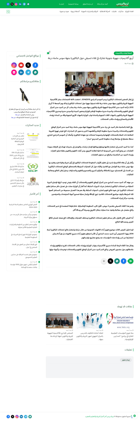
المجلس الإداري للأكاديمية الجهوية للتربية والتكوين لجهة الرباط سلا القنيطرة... (60, 336)
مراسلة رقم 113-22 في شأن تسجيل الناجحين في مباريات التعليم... (17, 183)
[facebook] (8, 4)
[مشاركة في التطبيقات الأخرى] (104, 261)
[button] (123, 261)
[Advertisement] (70, 34)
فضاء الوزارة (129, 11)
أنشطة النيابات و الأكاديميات (124, 53)
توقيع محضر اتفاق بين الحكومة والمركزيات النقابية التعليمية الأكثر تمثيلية (23, 226)
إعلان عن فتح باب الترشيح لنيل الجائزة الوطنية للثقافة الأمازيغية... (17, 140)
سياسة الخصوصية (73, 4)
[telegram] (24, 4)
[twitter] (12, 4)
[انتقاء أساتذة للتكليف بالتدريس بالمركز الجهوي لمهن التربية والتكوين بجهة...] (89, 320)
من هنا (17, 114)
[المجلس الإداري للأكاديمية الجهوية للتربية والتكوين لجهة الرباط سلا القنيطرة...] (59, 320)
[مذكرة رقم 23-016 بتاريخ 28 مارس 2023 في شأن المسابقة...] (33, 153)
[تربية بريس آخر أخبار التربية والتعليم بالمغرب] (122, 4)
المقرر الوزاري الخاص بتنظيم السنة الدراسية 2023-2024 (23, 206)
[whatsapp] (28, 4)
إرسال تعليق (126, 360)
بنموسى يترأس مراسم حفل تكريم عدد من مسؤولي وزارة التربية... (23, 216)
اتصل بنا (61, 4)
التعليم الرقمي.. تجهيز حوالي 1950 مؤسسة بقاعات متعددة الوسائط (23, 266)
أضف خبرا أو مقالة (102, 4)
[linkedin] (20, 4)
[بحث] (8, 11)
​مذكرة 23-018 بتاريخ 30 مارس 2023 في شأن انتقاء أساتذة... (16, 169)
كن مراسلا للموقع (88, 4)
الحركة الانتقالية (105, 11)
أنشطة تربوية (75, 11)
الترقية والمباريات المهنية (89, 11)
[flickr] (14, 72)
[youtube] (21, 65)
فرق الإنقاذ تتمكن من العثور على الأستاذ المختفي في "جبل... (24, 246)
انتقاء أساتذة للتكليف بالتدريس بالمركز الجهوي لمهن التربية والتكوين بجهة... (89, 336)
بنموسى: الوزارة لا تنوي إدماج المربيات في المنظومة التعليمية (24, 236)
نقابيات (114, 11)
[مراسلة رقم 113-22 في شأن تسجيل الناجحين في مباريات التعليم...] (33, 181)
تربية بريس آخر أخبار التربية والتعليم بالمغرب (99, 416)
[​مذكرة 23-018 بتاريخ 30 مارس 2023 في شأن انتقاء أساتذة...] (33, 167)
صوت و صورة (64, 11)
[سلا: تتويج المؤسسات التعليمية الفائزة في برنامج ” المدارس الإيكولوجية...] (119, 320)
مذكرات (120, 11)
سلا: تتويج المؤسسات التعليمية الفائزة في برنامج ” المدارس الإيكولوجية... (122, 336)
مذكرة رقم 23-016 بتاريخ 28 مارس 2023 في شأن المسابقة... (17, 155)
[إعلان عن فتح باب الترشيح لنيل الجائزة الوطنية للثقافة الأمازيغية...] (33, 136)
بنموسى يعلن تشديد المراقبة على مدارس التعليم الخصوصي (24, 256)
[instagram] (16, 4)
